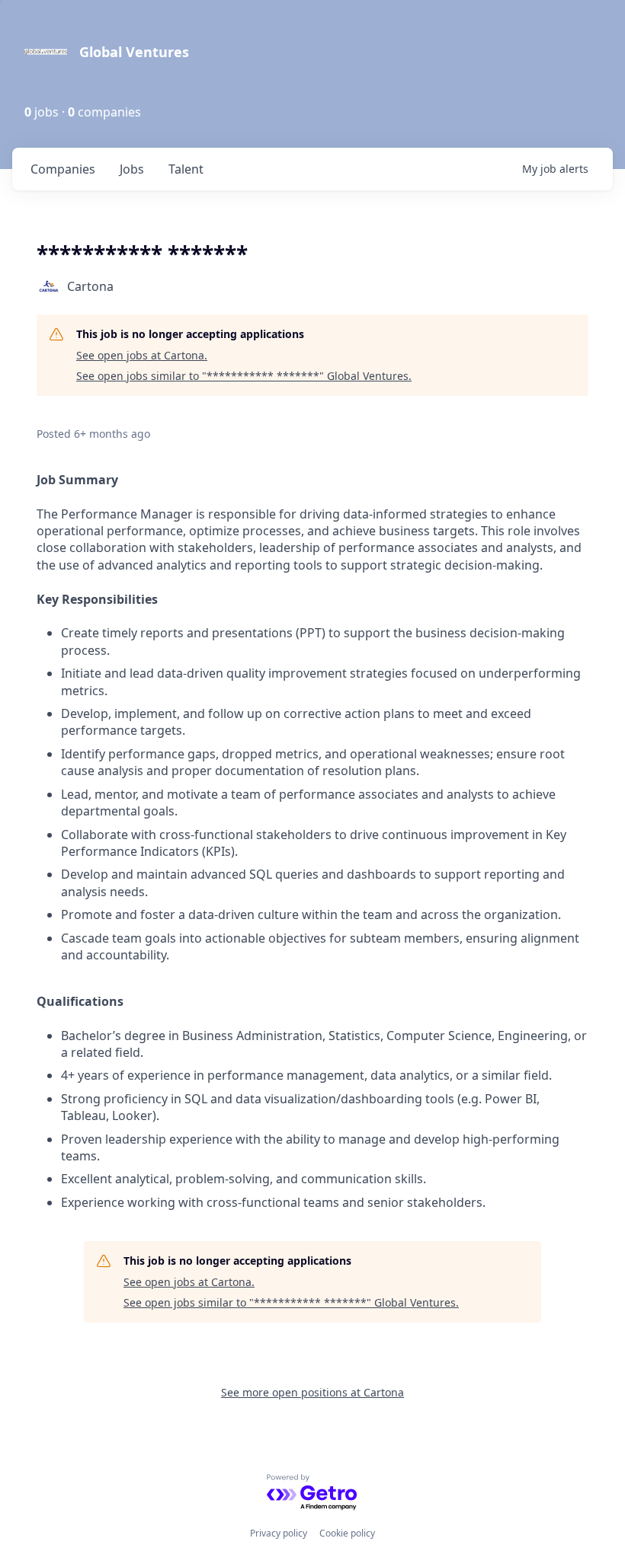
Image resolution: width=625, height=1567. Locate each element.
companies (62, 169)
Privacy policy (278, 1533)
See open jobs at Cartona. (141, 355)
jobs (132, 169)
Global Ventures (134, 52)
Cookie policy (347, 1533)
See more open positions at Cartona (312, 1392)
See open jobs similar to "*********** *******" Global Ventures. (244, 376)
